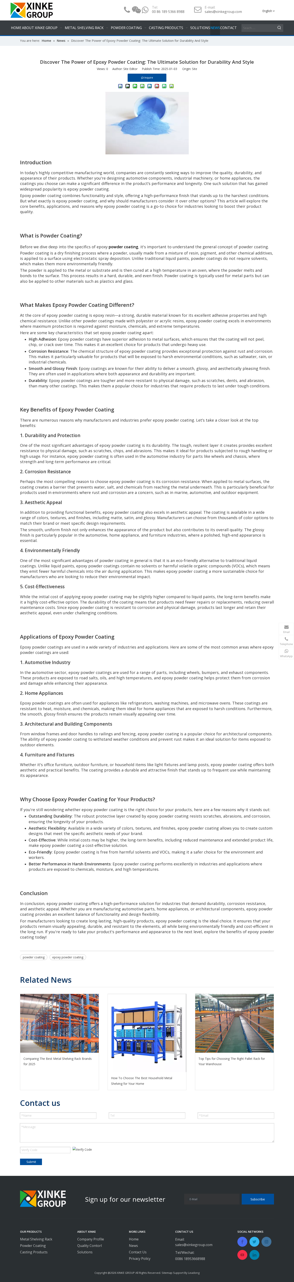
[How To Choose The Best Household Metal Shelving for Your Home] (147, 1033)
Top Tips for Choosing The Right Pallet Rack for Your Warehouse (231, 1061)
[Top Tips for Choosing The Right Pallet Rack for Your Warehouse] (234, 1023)
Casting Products (34, 1252)
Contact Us (138, 1252)
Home (134, 1239)
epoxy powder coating (67, 957)
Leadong (194, 1273)
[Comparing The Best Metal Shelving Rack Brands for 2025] (59, 1023)
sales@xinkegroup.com (223, 11)
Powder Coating (33, 1245)
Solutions (85, 1252)
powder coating (34, 957)
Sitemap (167, 1273)
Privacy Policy (139, 1258)
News (133, 1245)
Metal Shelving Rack (36, 1239)
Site (194, 69)
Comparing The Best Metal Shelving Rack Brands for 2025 (57, 1061)
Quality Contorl (89, 1245)
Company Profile (90, 1239)
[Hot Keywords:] (279, 28)
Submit (31, 1162)
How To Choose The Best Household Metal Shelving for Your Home (141, 1080)
